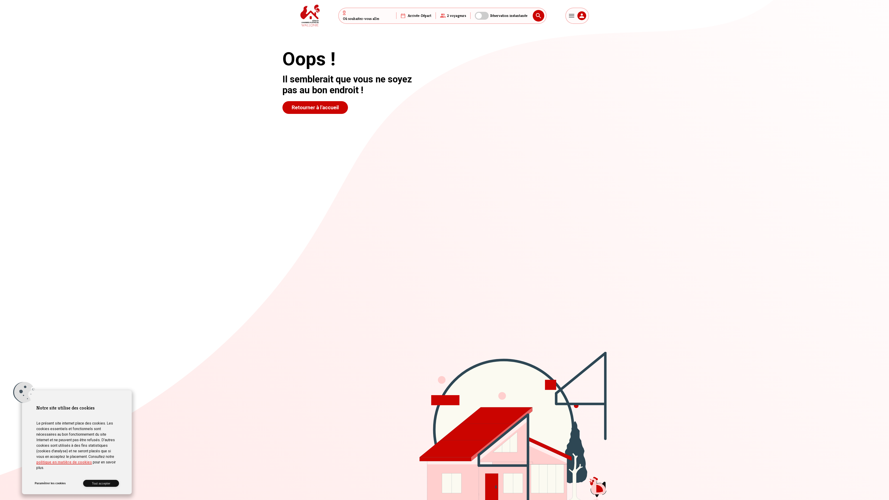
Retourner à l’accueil (315, 107)
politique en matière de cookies (64, 462)
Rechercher (538, 16)
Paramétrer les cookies (50, 483)
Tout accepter (101, 483)
